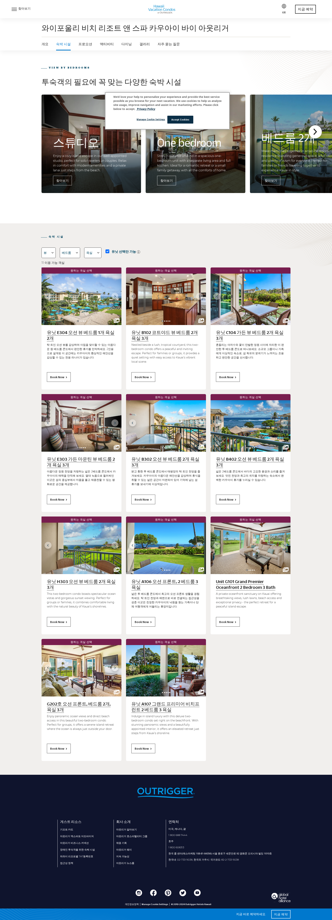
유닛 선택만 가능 (124, 251)
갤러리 (144, 44)
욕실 (89, 253)
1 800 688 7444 (177, 835)
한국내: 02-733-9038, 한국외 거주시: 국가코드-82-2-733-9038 (203, 859)
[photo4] (85, 321)
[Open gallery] (117, 320)
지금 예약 (305, 9)
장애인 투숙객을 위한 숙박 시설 (77, 849)
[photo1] (80, 321)
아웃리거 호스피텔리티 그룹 (131, 836)
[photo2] (81, 321)
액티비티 (107, 44)
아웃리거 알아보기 (126, 829)
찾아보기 (62, 180)
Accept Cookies (180, 119)
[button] (315, 131)
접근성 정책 (66, 863)
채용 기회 (121, 842)
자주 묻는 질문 (169, 44)
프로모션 (85, 44)
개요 (45, 44)
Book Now (57, 377)
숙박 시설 (63, 44)
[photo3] (83, 321)
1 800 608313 (176, 847)
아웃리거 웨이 (124, 849)
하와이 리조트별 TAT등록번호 (76, 856)
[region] (167, 111)
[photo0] (78, 321)
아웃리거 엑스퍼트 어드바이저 (77, 836)
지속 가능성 (122, 856)
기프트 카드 (66, 829)
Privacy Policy (145, 109)
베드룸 (66, 253)
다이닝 (126, 44)
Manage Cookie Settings (151, 119)
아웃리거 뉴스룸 (125, 863)
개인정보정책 (132, 904)
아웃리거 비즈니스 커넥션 (74, 842)
